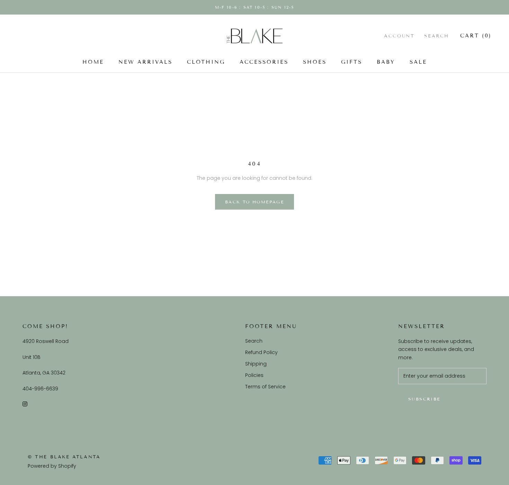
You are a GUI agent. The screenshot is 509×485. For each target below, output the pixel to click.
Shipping (256, 363)
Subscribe (424, 399)
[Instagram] (25, 404)
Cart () (476, 36)
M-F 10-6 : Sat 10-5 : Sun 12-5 (254, 7)
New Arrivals (145, 62)
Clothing (206, 62)
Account (399, 36)
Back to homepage (254, 201)
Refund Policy (261, 352)
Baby (386, 62)
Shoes (315, 62)
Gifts (351, 62)
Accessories (264, 62)
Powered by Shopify (52, 465)
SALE (418, 62)
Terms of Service (265, 386)
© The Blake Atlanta (64, 457)
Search (436, 36)
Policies (254, 375)
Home (93, 62)
